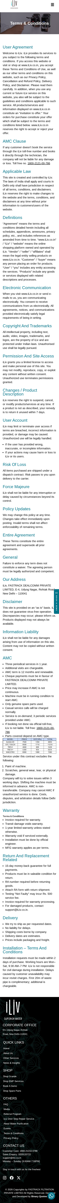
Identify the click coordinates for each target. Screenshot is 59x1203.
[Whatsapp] (51, 1196)
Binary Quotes (39, 1196)
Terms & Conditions (14, 1133)
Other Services (11, 1058)
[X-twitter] (19, 1178)
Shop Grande (9, 1076)
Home (6, 1048)
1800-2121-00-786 (39, 163)
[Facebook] (12, 1178)
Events (7, 1128)
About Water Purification (16, 1123)
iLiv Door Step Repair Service (19, 1119)
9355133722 (24, 1154)
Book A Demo (10, 1086)
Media (7, 1109)
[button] (52, 5)
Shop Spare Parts (12, 1091)
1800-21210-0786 (28, 1151)
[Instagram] (5, 1178)
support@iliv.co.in (12, 1158)
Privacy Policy (11, 1138)
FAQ (6, 1104)
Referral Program (12, 1114)
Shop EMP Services (13, 1081)
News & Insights (11, 1063)
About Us (8, 1053)
